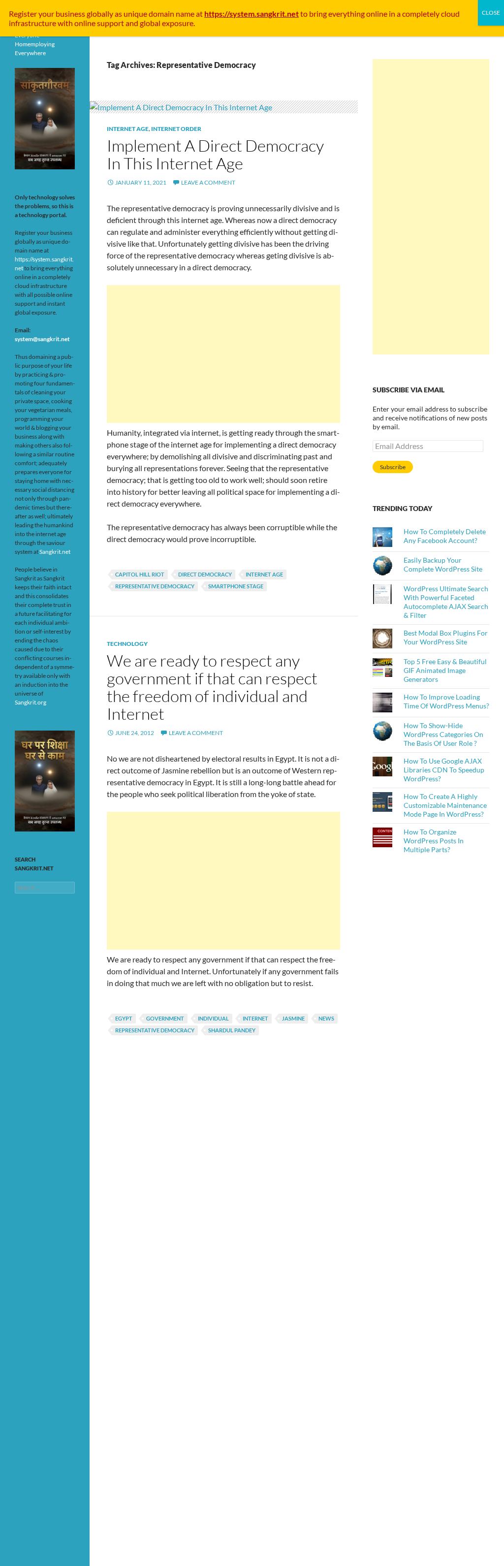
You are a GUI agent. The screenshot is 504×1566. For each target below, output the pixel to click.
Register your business (48, 13)
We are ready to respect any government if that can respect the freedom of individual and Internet (212, 687)
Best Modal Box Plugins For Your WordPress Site (446, 637)
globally (100, 13)
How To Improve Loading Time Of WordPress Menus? (446, 701)
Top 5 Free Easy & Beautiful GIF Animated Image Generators (445, 670)
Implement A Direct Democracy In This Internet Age (215, 154)
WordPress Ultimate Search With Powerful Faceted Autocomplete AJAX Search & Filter (446, 601)
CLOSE (491, 12)
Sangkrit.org (30, 702)
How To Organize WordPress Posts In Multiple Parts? (434, 841)
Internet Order (176, 128)
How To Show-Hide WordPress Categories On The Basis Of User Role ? (443, 734)
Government (165, 1018)
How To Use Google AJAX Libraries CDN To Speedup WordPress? (444, 770)
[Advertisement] (223, 354)
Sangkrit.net (54, 551)
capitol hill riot (139, 574)
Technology (127, 643)
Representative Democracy (154, 586)
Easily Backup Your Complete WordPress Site (443, 564)
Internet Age (128, 128)
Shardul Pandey (231, 1030)
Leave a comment (208, 182)
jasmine (293, 1018)
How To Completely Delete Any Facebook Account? (445, 535)
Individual (213, 1018)
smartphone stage (235, 586)
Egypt (123, 1018)
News (326, 1018)
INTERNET (255, 1018)
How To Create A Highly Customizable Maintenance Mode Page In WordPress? (445, 805)
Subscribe (393, 467)
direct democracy (205, 574)
